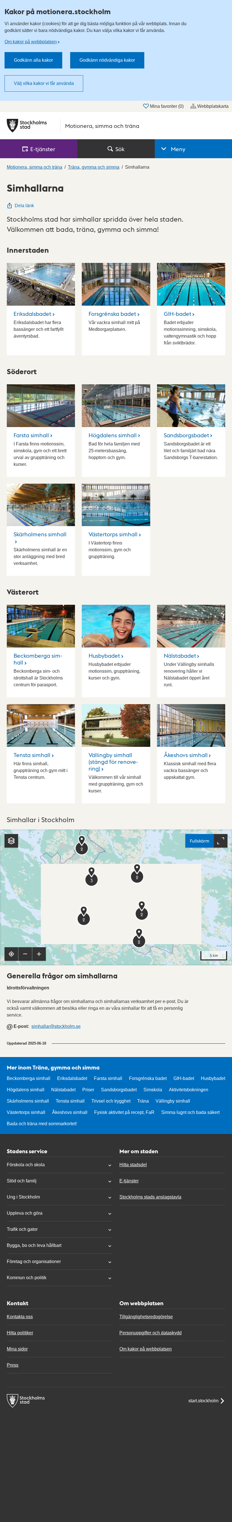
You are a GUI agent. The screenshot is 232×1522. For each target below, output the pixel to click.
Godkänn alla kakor (33, 60)
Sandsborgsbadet (186, 435)
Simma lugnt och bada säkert (190, 1112)
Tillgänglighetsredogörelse (146, 1316)
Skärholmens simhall (40, 534)
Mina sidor (17, 1349)
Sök (119, 149)
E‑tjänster (42, 149)
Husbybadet (104, 655)
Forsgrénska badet (112, 313)
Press (12, 1365)
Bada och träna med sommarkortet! (42, 1123)
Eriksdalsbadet (32, 313)
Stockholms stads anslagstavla (150, 1197)
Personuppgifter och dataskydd (150, 1332)
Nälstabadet (180, 655)
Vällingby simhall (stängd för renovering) (113, 761)
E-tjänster (129, 1180)
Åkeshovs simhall (186, 754)
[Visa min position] (11, 954)
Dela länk (24, 205)
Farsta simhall (31, 435)
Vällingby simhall (173, 1101)
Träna (143, 1101)
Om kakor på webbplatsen (31, 41)
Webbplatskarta (213, 106)
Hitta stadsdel (133, 1164)
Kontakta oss (20, 1316)
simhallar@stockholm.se (56, 1026)
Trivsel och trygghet (110, 1101)
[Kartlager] (11, 841)
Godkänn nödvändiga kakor (107, 60)
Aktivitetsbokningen (188, 1089)
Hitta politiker (20, 1332)
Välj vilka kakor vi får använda (44, 83)
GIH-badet (177, 313)
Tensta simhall (32, 754)
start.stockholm (203, 1400)
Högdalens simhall (113, 435)
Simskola (152, 1089)
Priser (88, 1089)
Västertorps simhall (113, 534)
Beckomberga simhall (38, 659)
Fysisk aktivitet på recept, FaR (124, 1112)
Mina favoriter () (167, 106)
